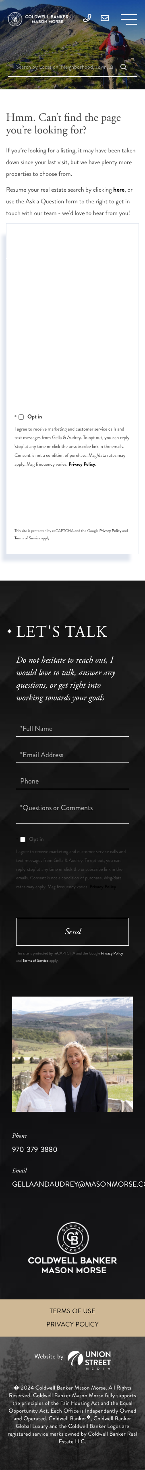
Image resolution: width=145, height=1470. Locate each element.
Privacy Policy (81, 464)
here (118, 189)
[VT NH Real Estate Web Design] (72, 1360)
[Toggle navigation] (129, 19)
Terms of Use (72, 1311)
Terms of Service (27, 538)
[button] (123, 67)
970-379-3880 (35, 1143)
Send (73, 508)
